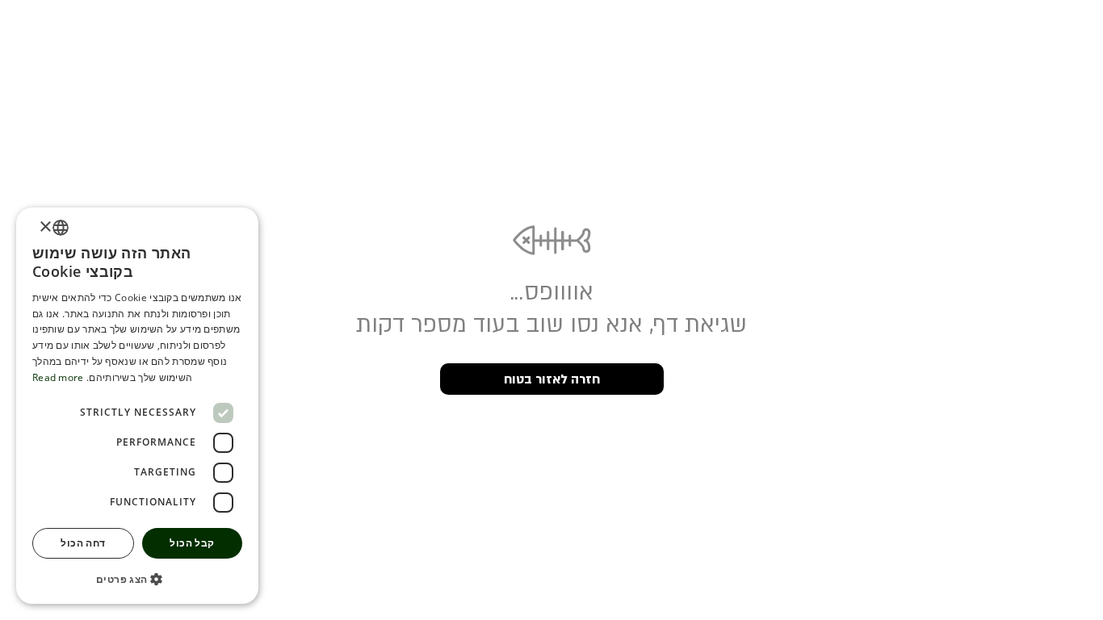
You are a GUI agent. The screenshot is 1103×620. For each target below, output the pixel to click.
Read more (58, 377)
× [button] (46, 227)
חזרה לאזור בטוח (552, 379)
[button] (137, 578)
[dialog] (137, 405)
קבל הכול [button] (192, 543)
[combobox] (60, 228)
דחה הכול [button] (83, 543)
